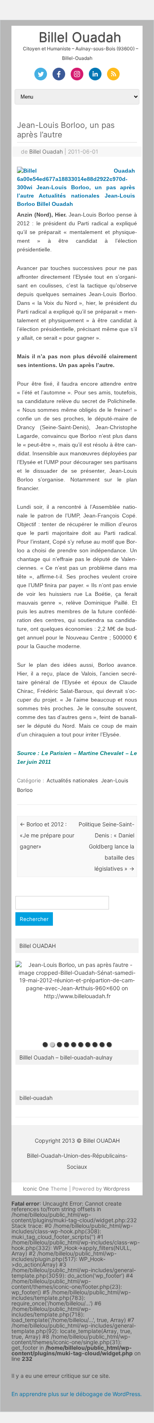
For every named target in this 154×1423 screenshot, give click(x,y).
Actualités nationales (72, 780)
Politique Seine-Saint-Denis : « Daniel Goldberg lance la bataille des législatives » (106, 846)
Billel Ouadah (80, 37)
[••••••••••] (77, 999)
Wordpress (116, 1188)
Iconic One (36, 1188)
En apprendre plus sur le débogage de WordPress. (76, 1394)
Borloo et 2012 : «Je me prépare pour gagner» (47, 835)
